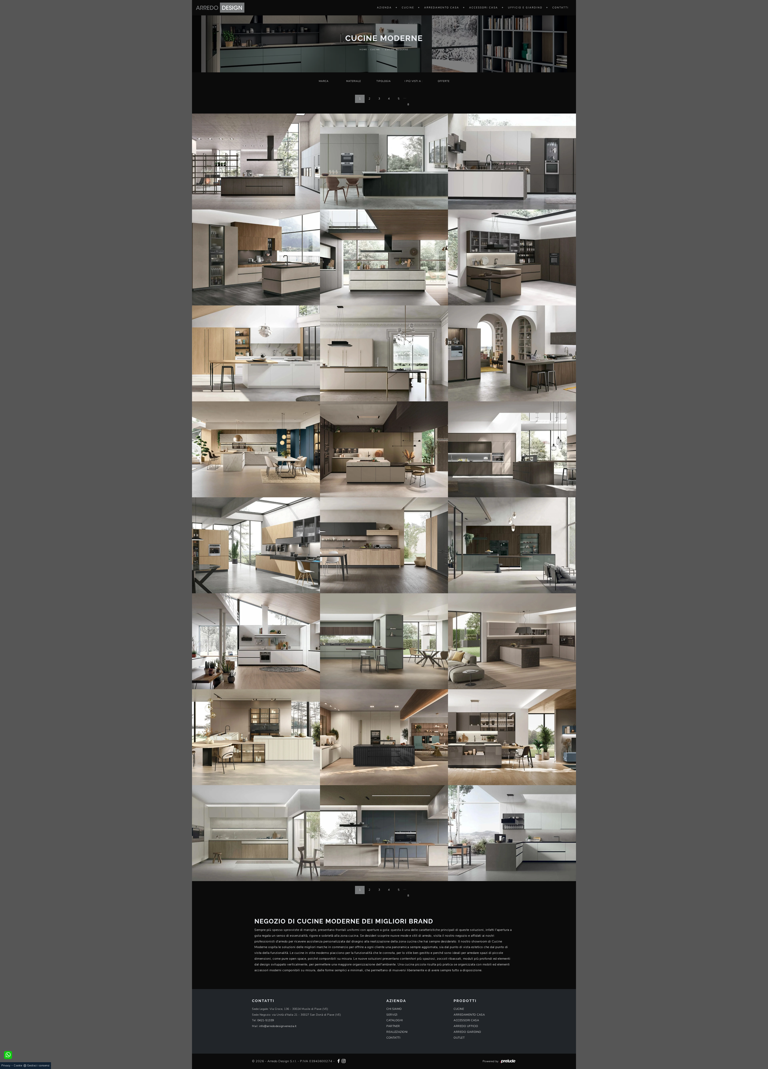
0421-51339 (265, 1020)
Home (363, 49)
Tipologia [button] (383, 81)
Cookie (18, 1065)
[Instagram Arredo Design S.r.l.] (344, 1060)
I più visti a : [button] (414, 81)
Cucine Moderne (396, 49)
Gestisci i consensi (38, 1065)
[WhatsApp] (8, 1055)
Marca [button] (324, 81)
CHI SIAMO (394, 1009)
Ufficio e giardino (525, 7)
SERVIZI (391, 1015)
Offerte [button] (444, 81)
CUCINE (459, 1009)
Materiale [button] (353, 81)
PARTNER (393, 1026)
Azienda (384, 7)
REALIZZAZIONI (397, 1032)
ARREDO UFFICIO (466, 1026)
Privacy (6, 1065)
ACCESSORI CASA (466, 1020)
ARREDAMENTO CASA (469, 1015)
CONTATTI (393, 1038)
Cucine (408, 7)
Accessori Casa (483, 7)
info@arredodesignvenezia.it (278, 1026)
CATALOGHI (394, 1020)
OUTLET (459, 1038)
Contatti (560, 7)
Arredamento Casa (441, 7)
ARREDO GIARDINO (467, 1032)
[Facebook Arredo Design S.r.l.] (339, 1060)
